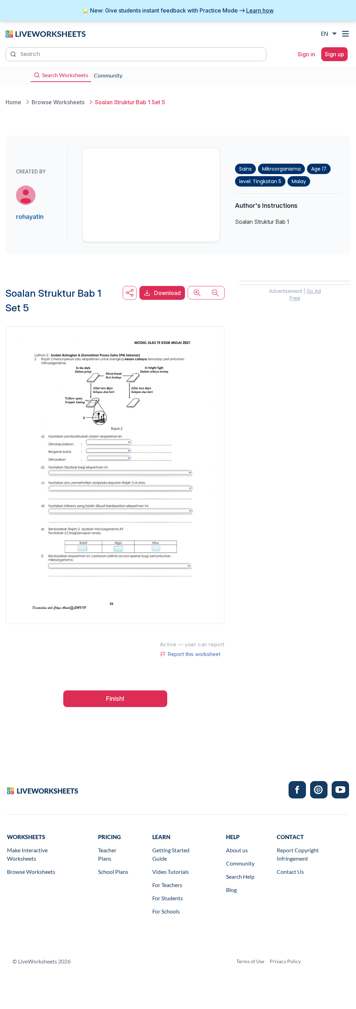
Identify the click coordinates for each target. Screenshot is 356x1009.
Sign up (334, 54)
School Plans (113, 871)
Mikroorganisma (281, 168)
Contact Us (290, 871)
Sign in (306, 54)
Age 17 (318, 168)
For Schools (166, 911)
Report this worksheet (194, 654)
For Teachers (167, 884)
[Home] (46, 33)
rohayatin (29, 216)
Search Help (240, 876)
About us (237, 850)
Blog (231, 889)
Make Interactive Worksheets (27, 854)
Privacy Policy (285, 961)
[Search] (14, 53)
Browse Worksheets (31, 871)
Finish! (115, 698)
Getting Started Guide (170, 854)
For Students (167, 898)
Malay (299, 181)
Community (240, 863)
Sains (245, 168)
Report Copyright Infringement (298, 854)
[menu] (346, 34)
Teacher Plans (107, 854)
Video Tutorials (170, 871)
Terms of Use (250, 961)
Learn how (260, 10)
